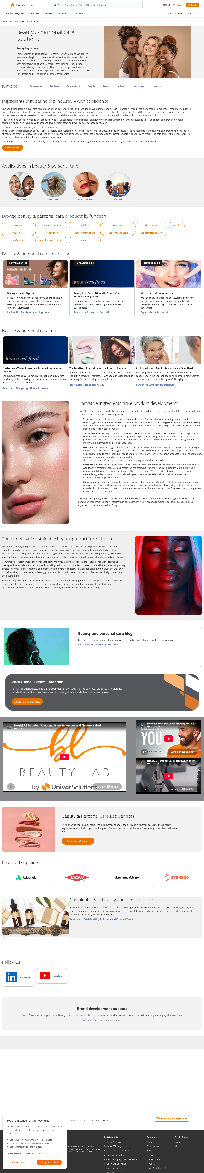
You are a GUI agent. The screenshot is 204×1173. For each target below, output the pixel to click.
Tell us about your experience (171, 1118)
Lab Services (138, 86)
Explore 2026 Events (27, 701)
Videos (121, 86)
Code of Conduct (155, 1159)
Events (106, 86)
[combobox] (97, 5)
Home (4, 21)
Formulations (73, 86)
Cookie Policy (39, 1153)
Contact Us (180, 1141)
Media (178, 1146)
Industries (14, 21)
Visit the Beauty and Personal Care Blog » (98, 644)
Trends (91, 86)
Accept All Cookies (49, 1162)
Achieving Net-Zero (112, 1141)
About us (151, 1141)
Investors (151, 1163)
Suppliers (78, 13)
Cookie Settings (19, 1162)
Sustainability (153, 1146)
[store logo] (23, 5)
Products (54, 86)
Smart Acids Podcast (156, 1168)
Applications (36, 86)
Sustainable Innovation (114, 1155)
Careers (150, 1155)
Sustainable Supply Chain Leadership (121, 1159)
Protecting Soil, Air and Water (117, 1150)
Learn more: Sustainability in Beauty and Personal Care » (102, 919)
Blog (149, 1150)
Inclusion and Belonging (115, 1163)
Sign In (194, 5)
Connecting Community (114, 1168)
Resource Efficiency (112, 1146)
